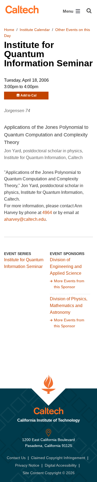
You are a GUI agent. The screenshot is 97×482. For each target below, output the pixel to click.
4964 (47, 212)
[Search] (89, 10)
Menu (68, 11)
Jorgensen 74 (17, 110)
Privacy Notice (27, 465)
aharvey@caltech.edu (25, 219)
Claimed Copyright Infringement (58, 458)
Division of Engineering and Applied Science (66, 266)
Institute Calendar (35, 29)
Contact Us (16, 458)
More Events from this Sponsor (69, 284)
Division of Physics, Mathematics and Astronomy (68, 306)
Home (9, 29)
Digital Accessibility (61, 465)
